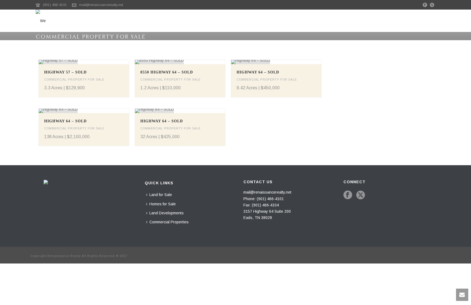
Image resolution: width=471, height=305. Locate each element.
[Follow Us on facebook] (347, 195)
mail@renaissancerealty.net (101, 5)
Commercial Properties (388, 22)
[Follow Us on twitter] (360, 195)
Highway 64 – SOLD (258, 72)
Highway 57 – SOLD (65, 72)
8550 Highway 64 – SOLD (166, 72)
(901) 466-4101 (55, 5)
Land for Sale (255, 22)
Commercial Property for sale (74, 79)
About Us (428, 22)
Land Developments (336, 22)
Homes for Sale (292, 22)
